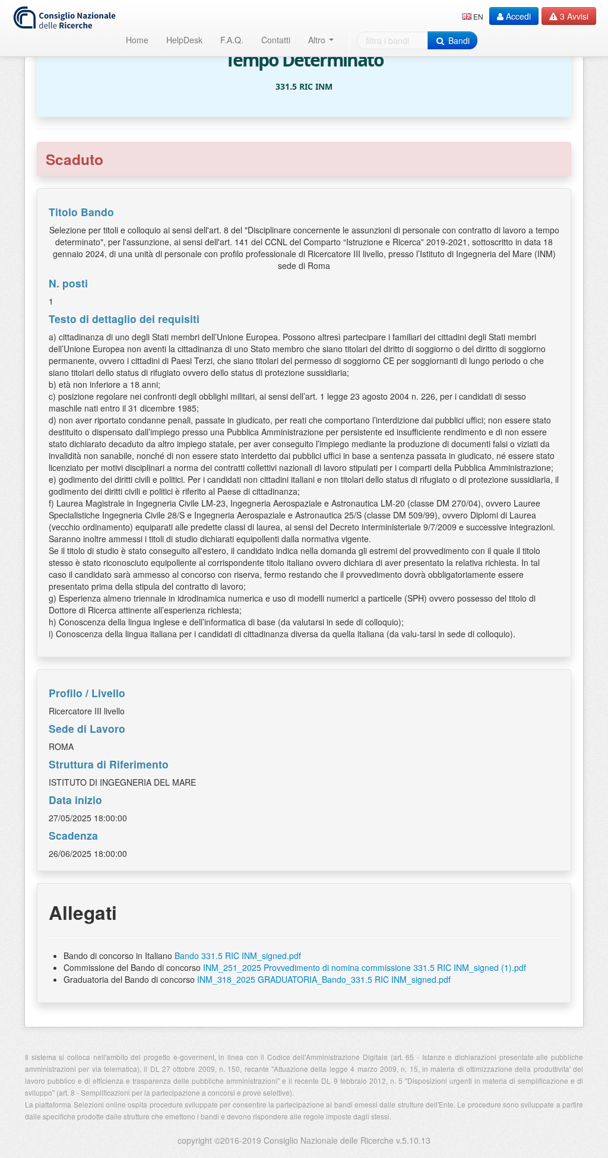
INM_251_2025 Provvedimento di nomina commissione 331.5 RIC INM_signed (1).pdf (364, 967)
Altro (318, 40)
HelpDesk (184, 40)
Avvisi (574, 16)
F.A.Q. (231, 40)
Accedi (517, 16)
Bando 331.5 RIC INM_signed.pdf (238, 955)
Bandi (458, 40)
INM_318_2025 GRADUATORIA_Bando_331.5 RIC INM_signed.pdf (324, 979)
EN (478, 16)
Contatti (275, 40)
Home (137, 40)
